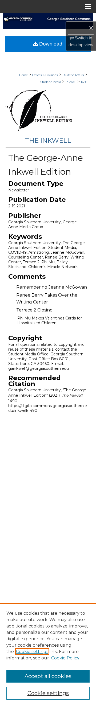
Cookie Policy (65, 657)
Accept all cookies (48, 676)
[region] (48, 654)
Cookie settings (32, 651)
